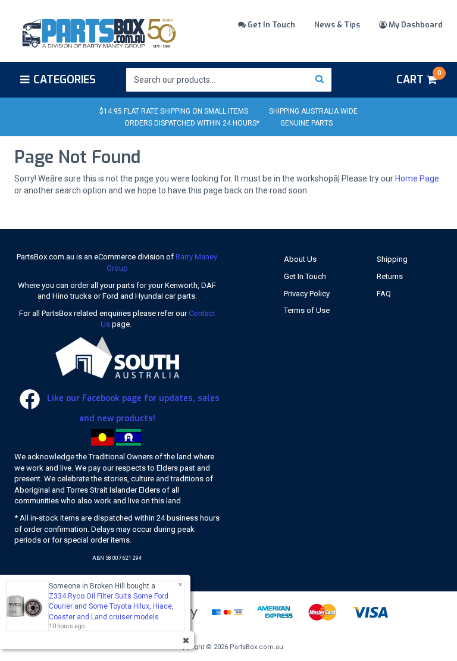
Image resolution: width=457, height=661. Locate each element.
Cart (418, 78)
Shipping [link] (392, 259)
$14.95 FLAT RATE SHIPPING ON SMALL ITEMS (173, 111)
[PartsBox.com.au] (98, 31)
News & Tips (337, 25)
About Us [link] (300, 259)
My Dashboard (415, 25)
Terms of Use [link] (307, 310)
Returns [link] (390, 276)
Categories (64, 80)
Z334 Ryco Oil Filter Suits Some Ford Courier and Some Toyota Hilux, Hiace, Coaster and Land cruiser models (111, 606)
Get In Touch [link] (305, 276)
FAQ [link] (384, 293)
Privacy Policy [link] (307, 293)
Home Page (417, 178)
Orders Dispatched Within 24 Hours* (191, 123)
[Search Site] (319, 80)
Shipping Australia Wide (313, 111)
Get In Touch (270, 25)
